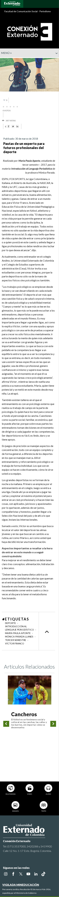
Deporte (10, 623)
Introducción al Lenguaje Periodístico (19, 628)
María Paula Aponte (18, 633)
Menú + (6, 52)
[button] (55, 59)
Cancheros (24, 714)
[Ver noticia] (29, 690)
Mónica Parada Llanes (19, 636)
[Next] (53, 724)
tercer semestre (16, 640)
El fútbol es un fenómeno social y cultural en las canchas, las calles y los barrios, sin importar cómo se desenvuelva (29, 723)
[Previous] (6, 724)
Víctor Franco (14, 643)
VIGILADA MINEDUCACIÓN (20, 884)
